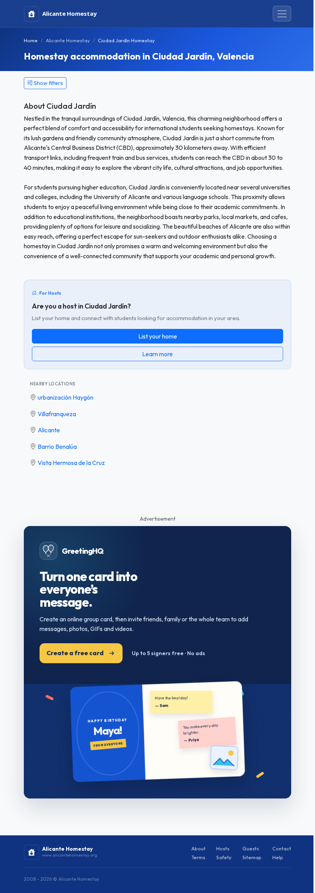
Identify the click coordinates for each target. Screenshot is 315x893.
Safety (224, 857)
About (198, 848)
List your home (157, 336)
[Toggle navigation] (282, 14)
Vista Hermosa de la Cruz (71, 462)
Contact (281, 848)
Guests (250, 848)
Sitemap (252, 857)
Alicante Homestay (68, 40)
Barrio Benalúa (57, 446)
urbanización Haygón (65, 397)
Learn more (157, 354)
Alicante (49, 430)
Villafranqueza (57, 414)
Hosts (222, 848)
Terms (198, 857)
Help (277, 857)
